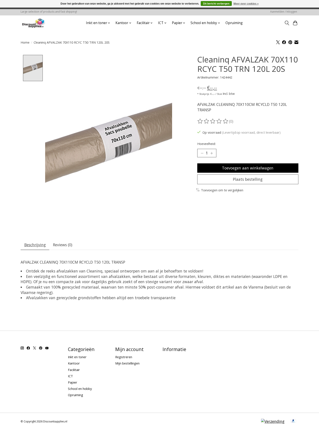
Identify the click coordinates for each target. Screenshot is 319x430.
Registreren (123, 357)
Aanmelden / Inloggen (283, 11)
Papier (72, 382)
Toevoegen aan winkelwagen (247, 168)
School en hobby (80, 388)
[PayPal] (293, 421)
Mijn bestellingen (127, 363)
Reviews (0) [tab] (62, 244)
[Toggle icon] (287, 23)
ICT (70, 376)
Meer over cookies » (246, 3)
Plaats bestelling (248, 179)
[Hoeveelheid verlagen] (202, 153)
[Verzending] (272, 421)
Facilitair (74, 370)
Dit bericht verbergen (216, 3)
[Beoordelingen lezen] (213, 121)
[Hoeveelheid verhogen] (212, 153)
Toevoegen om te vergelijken (222, 190)
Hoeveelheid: (206, 143)
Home (25, 42)
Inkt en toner (77, 357)
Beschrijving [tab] (35, 244)
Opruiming (234, 23)
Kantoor (74, 363)
